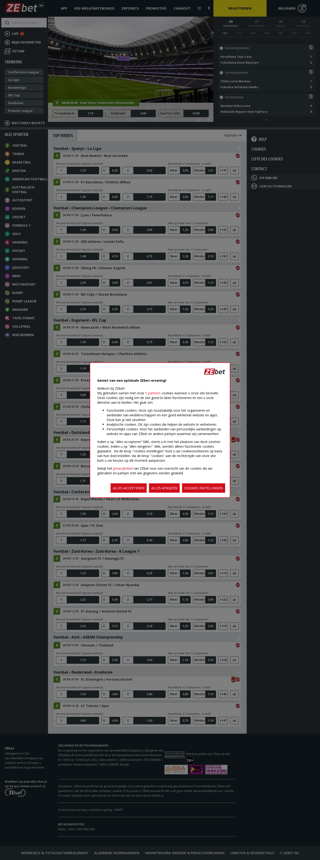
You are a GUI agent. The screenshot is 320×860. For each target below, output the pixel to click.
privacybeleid (123, 468)
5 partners (153, 393)
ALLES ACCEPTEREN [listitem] (128, 488)
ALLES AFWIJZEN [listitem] (164, 488)
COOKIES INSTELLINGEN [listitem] (203, 488)
